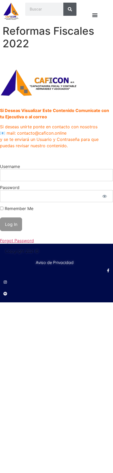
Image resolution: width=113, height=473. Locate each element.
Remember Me (18, 208)
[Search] (69, 9)
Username (10, 166)
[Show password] (104, 196)
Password (9, 187)
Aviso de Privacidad (55, 262)
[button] (94, 15)
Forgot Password (17, 240)
